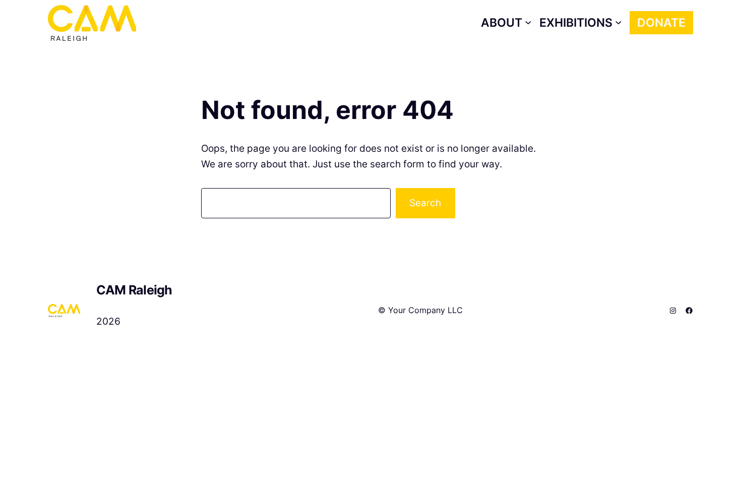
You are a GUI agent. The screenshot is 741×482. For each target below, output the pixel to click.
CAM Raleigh (134, 289)
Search (425, 203)
